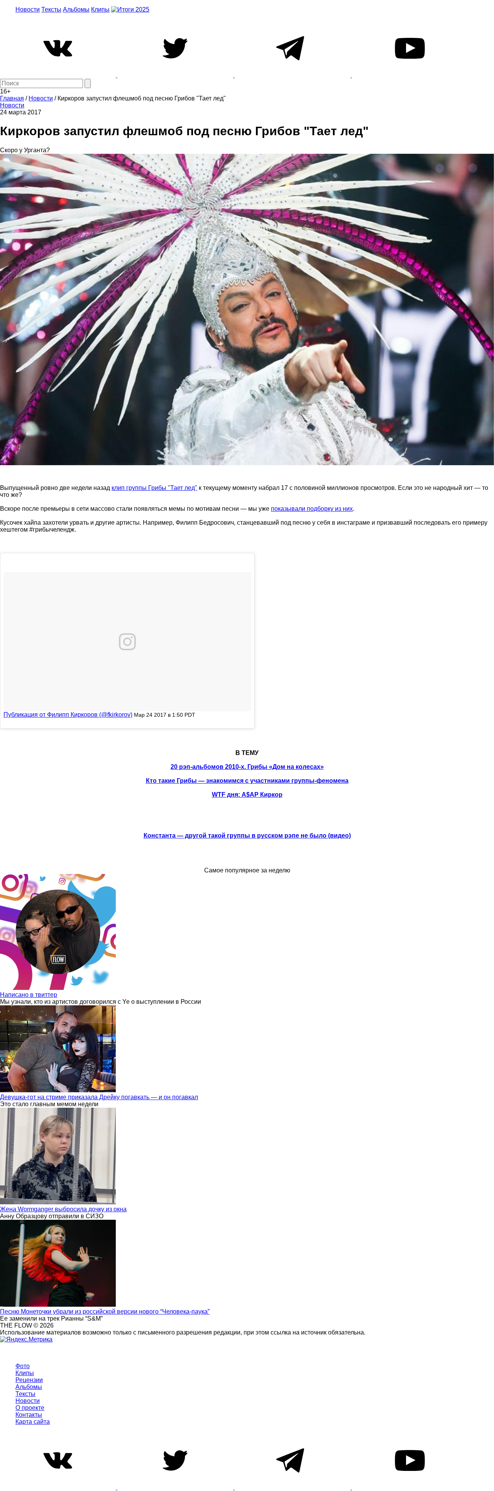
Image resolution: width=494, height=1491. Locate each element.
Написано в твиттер (28, 994)
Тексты (51, 9)
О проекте (29, 1407)
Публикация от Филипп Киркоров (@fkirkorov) (67, 714)
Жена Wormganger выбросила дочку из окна (63, 1209)
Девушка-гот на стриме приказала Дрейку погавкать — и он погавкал (99, 1097)
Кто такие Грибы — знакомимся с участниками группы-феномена (247, 780)
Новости (27, 9)
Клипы (100, 9)
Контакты (28, 1414)
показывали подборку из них (312, 508)
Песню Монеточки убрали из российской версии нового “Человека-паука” (105, 1311)
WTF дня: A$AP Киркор (247, 794)
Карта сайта (32, 1421)
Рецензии (29, 1380)
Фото (22, 1366)
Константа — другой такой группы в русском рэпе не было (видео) (247, 835)
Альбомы (76, 9)
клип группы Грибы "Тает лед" (154, 488)
